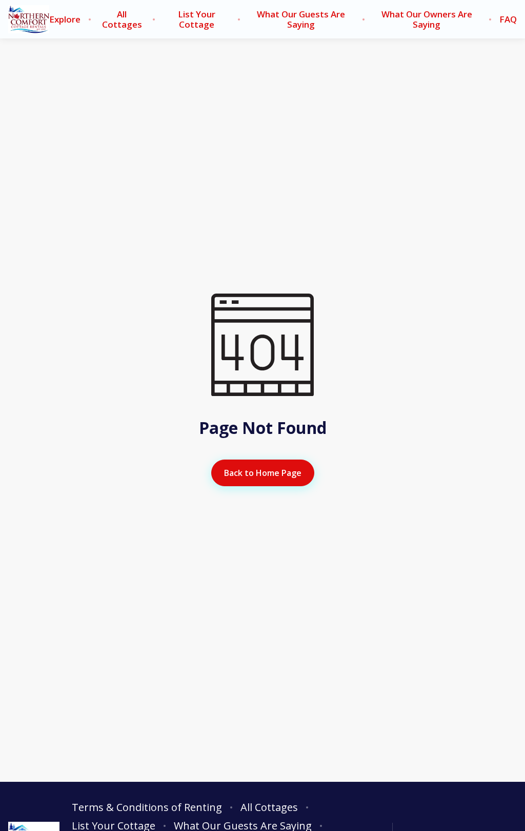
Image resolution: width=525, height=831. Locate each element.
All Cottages (122, 19)
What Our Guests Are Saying (301, 19)
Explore (64, 19)
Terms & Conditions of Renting (147, 807)
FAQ (508, 19)
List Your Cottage (196, 19)
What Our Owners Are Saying (426, 19)
